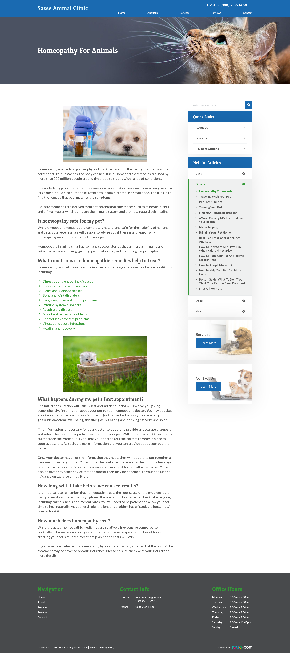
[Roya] (242, 648)
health (200, 311)
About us (152, 12)
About (41, 602)
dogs (199, 300)
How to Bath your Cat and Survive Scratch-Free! (222, 257)
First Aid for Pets (210, 288)
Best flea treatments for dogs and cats (219, 239)
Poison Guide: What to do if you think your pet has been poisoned (222, 281)
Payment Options (207, 148)
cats (199, 173)
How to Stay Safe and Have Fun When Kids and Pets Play (220, 248)
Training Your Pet (210, 207)
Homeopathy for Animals (215, 191)
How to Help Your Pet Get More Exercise (220, 272)
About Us (202, 127)
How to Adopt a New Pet (215, 265)
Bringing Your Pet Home (215, 232)
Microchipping (208, 227)
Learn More (208, 343)
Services (184, 12)
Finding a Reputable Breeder (218, 212)
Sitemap (94, 647)
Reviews (216, 12)
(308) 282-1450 (234, 5)
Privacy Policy (107, 647)
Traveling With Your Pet (215, 196)
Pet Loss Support (210, 202)
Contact (247, 12)
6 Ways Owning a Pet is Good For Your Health (221, 219)
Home (121, 12)
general (201, 184)
